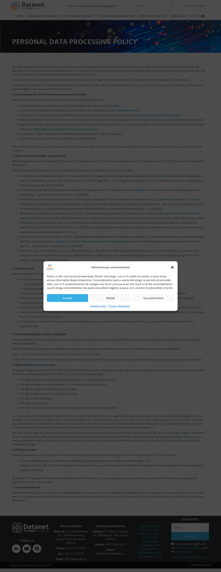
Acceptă (68, 298)
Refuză (110, 298)
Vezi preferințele (153, 298)
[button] (172, 267)
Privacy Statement (119, 306)
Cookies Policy (98, 306)
